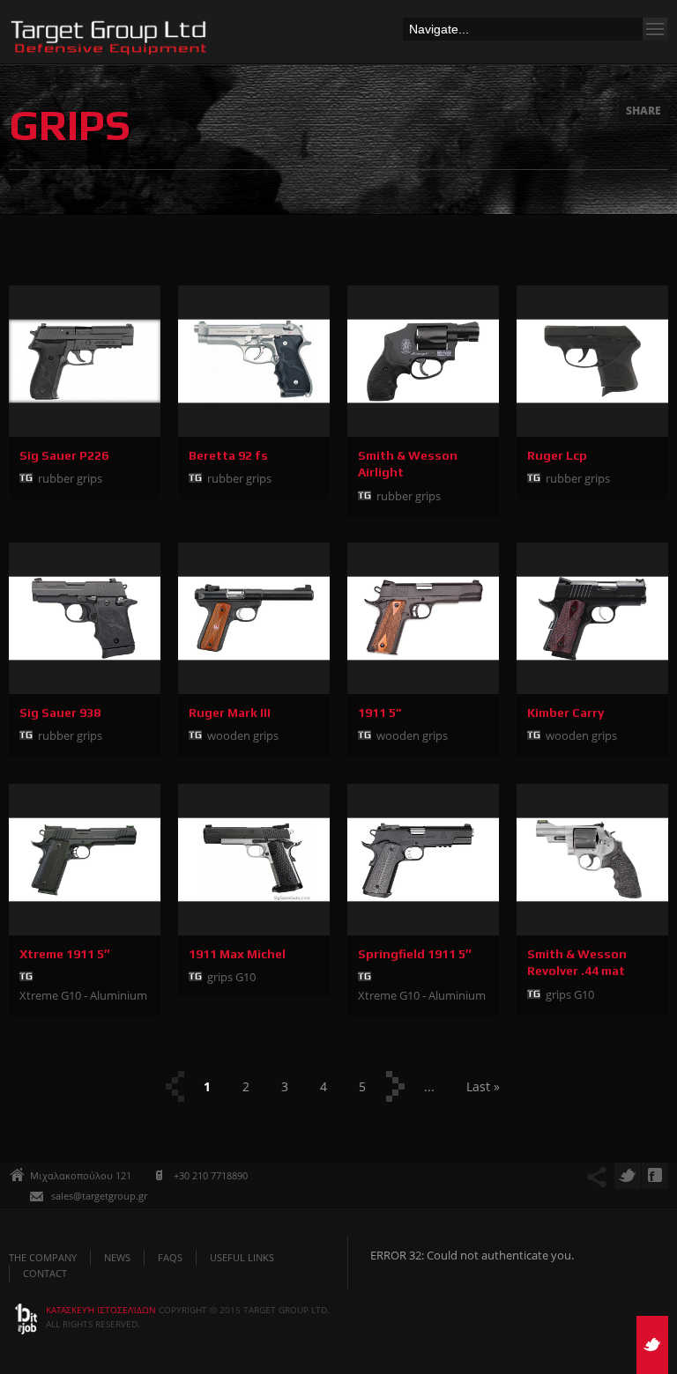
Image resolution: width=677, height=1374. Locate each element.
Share (643, 110)
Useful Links (242, 1257)
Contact (45, 1273)
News (117, 1257)
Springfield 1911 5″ (415, 954)
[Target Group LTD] (110, 42)
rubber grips (70, 478)
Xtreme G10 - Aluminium (83, 995)
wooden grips (243, 735)
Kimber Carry (565, 712)
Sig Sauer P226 (63, 455)
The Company (43, 1257)
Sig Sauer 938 (59, 712)
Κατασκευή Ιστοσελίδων (102, 1310)
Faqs (170, 1257)
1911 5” (380, 712)
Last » (483, 1086)
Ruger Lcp (557, 455)
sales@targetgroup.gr (99, 1195)
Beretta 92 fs (228, 455)
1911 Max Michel (237, 954)
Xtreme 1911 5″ (64, 954)
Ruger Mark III (230, 712)
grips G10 (231, 977)
